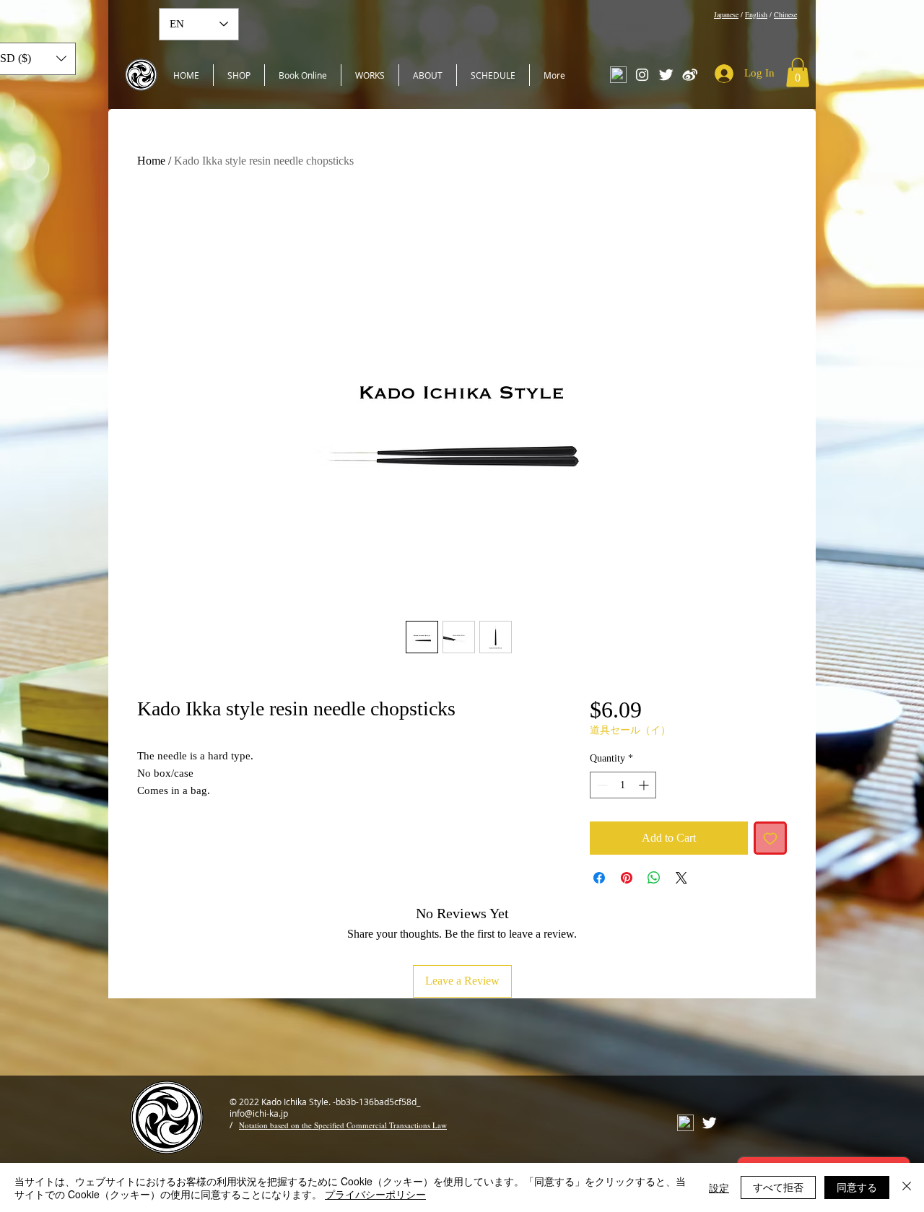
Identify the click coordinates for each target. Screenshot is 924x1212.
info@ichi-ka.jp (259, 1113)
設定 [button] (719, 1187)
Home (151, 160)
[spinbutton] (623, 785)
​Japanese (726, 14)
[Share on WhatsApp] (654, 877)
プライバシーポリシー (375, 1194)
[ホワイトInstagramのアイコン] (642, 74)
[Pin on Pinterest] (626, 877)
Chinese (785, 14)
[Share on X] (681, 877)
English (756, 14)
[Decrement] (601, 785)
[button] (797, 72)
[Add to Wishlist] (770, 838)
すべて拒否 (778, 1187)
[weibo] (689, 74)
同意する (857, 1187)
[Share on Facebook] (599, 877)
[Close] (906, 1187)
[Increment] (645, 785)
